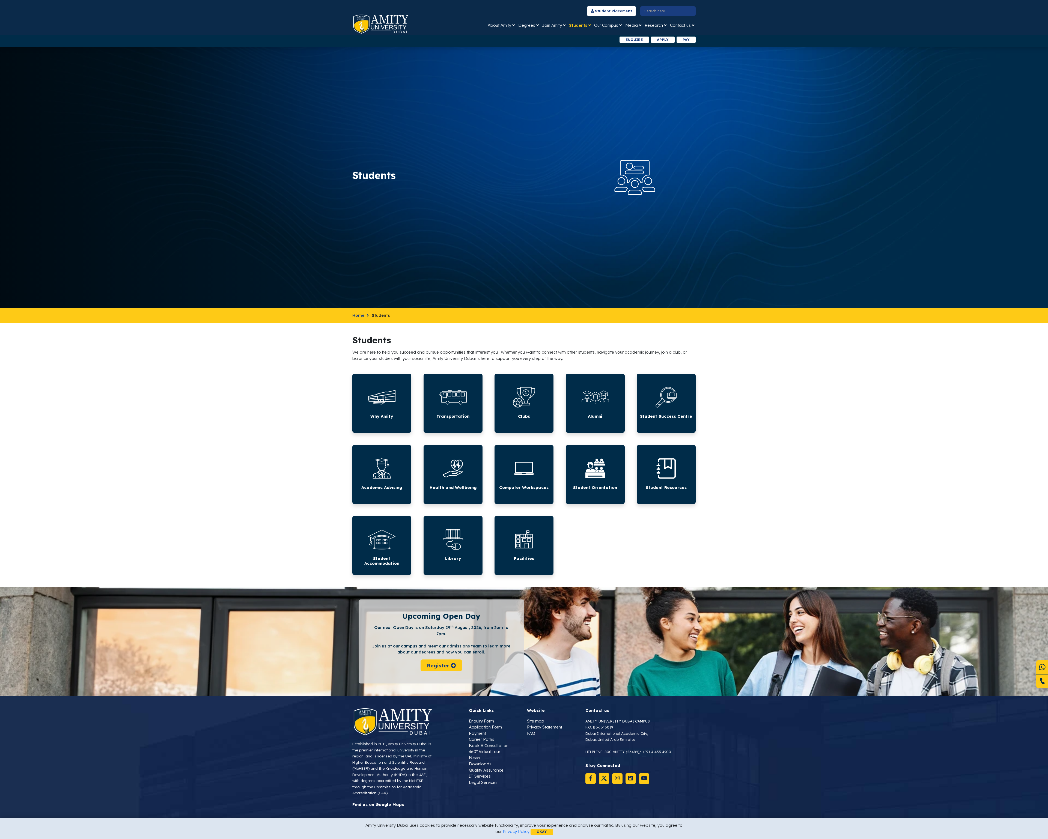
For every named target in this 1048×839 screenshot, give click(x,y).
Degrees (526, 25)
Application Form (485, 727)
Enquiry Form (481, 721)
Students (578, 25)
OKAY (542, 831)
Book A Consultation (488, 745)
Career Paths (481, 739)
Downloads (480, 763)
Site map (535, 721)
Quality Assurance (486, 770)
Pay (686, 39)
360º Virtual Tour (484, 751)
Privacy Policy (516, 831)
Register (439, 665)
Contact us (680, 25)
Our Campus (606, 25)
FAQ (531, 733)
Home (358, 315)
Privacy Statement (544, 727)
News (474, 757)
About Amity (499, 25)
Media (631, 25)
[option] (451, 40)
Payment (477, 733)
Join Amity (552, 25)
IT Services (480, 776)
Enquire (634, 39)
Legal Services (483, 782)
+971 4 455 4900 (656, 751)
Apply (662, 39)
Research (654, 25)
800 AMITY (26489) (622, 751)
